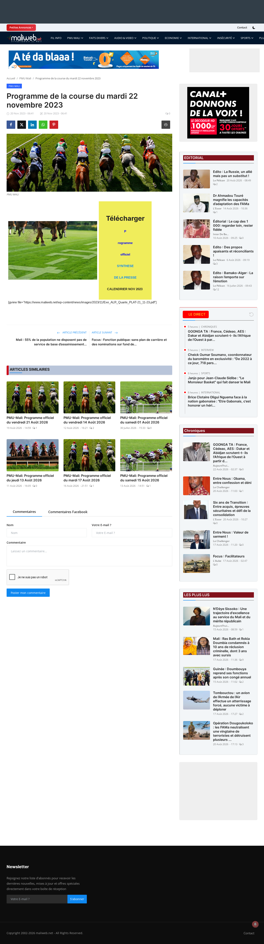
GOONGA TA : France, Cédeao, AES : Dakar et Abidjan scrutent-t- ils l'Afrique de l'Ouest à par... (219, 335)
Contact (242, 27)
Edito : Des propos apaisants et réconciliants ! (233, 251)
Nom (10, 525)
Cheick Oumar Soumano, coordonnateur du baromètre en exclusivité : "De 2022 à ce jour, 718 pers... (220, 359)
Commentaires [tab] (24, 511)
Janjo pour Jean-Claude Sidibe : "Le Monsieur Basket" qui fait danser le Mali (219, 380)
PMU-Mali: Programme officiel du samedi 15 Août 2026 (143, 478)
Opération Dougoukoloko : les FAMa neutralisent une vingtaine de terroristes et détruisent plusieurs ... (233, 731)
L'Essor (217, 208)
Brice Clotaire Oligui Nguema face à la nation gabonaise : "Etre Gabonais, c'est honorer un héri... (219, 401)
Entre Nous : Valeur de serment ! (230, 534)
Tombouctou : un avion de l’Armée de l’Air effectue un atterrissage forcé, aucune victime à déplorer (232, 701)
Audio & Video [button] (123, 38)
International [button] (198, 38)
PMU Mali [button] (73, 38)
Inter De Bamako (221, 234)
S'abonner (77, 899)
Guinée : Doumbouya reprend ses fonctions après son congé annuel (232, 673)
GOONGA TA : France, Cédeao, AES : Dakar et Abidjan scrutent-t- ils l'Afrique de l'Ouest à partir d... (231, 452)
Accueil (11, 78)
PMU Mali (25, 78)
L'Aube (217, 561)
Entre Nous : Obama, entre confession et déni (232, 480)
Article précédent (74, 332)
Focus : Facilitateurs (229, 556)
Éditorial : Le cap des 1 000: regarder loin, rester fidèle (233, 225)
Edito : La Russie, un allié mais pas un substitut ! (232, 174)
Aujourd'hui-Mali (221, 465)
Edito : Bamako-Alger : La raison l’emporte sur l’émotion (233, 277)
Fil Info (56, 38)
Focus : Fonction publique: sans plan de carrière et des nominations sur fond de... (129, 342)
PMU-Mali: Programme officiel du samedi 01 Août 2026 (143, 420)
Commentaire (16, 542)
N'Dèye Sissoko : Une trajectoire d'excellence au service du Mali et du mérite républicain (231, 615)
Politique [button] (149, 38)
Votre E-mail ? (101, 525)
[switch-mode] (254, 27)
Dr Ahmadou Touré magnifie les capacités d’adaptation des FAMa (231, 199)
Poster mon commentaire (28, 593)
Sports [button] (245, 38)
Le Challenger (221, 487)
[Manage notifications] (255, 924)
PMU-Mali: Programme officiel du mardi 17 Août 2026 (87, 478)
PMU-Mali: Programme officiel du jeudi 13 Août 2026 (30, 478)
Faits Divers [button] (97, 38)
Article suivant (102, 332)
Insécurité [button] (224, 38)
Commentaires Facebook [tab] (67, 512)
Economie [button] (172, 38)
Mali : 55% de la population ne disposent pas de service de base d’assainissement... (51, 342)
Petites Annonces (20, 27)
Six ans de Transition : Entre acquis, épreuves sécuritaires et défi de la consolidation (232, 508)
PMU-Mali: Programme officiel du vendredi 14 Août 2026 (87, 420)
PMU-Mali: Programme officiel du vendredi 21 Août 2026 (30, 420)
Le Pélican (219, 180)
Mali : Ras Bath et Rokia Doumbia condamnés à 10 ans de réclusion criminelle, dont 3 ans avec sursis (231, 647)
